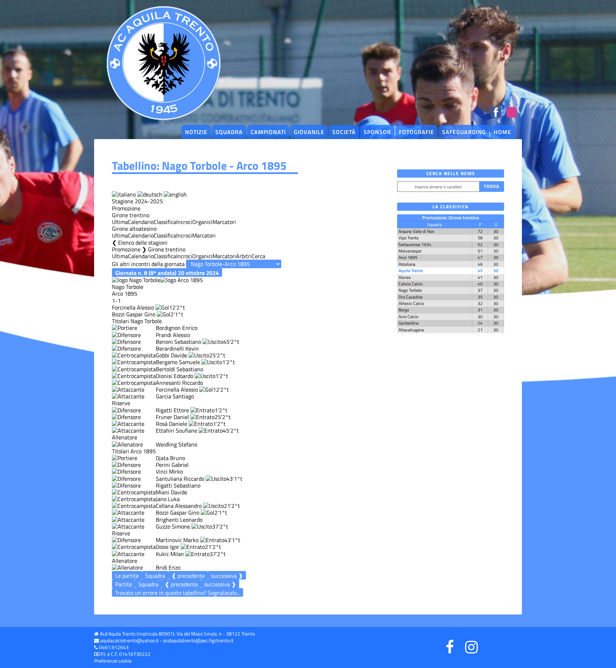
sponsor (377, 132)
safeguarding (464, 132)
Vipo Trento (409, 237)
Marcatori (224, 222)
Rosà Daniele (171, 423)
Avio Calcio (408, 316)
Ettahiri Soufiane (176, 430)
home (502, 132)
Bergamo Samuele (178, 362)
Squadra (155, 575)
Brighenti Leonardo (179, 519)
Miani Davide (171, 492)
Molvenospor (410, 251)
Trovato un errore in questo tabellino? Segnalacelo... (177, 592)
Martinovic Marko (177, 540)
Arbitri (244, 256)
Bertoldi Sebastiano (179, 369)
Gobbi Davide (171, 355)
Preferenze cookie (113, 660)
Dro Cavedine (410, 297)
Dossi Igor (167, 546)
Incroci (184, 222)
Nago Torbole (410, 290)
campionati (268, 132)
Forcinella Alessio (133, 307)
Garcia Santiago (175, 396)
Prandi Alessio (173, 335)
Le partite (127, 575)
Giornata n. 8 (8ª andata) (167, 273)
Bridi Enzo (168, 567)
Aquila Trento (411, 270)
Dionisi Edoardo (174, 376)
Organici (202, 222)
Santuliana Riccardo (180, 478)
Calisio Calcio (410, 283)
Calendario (141, 222)
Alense (405, 277)
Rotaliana (407, 264)
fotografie (416, 132)
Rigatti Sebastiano (178, 485)
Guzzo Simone (173, 526)
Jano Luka (168, 499)
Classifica (165, 222)
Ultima (120, 222)
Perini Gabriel (172, 464)
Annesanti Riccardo (179, 382)
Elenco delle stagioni (143, 242)
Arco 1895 (408, 257)
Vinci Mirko (169, 471)
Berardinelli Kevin (177, 348)
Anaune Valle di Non (416, 231)
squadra (229, 132)
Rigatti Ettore (172, 410)
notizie (196, 132)
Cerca (258, 256)
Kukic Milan (170, 554)
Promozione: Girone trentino (450, 217)
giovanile (309, 132)
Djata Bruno (170, 458)
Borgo (404, 309)
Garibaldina (409, 323)
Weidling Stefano (176, 444)
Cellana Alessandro (179, 505)
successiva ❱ (227, 575)
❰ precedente (188, 575)
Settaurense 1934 (415, 244)
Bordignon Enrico (176, 327)
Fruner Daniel (172, 417)
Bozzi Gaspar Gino (133, 314)
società (344, 132)
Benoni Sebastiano (178, 341)
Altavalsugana (411, 329)
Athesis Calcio (411, 303)
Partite (123, 584)
